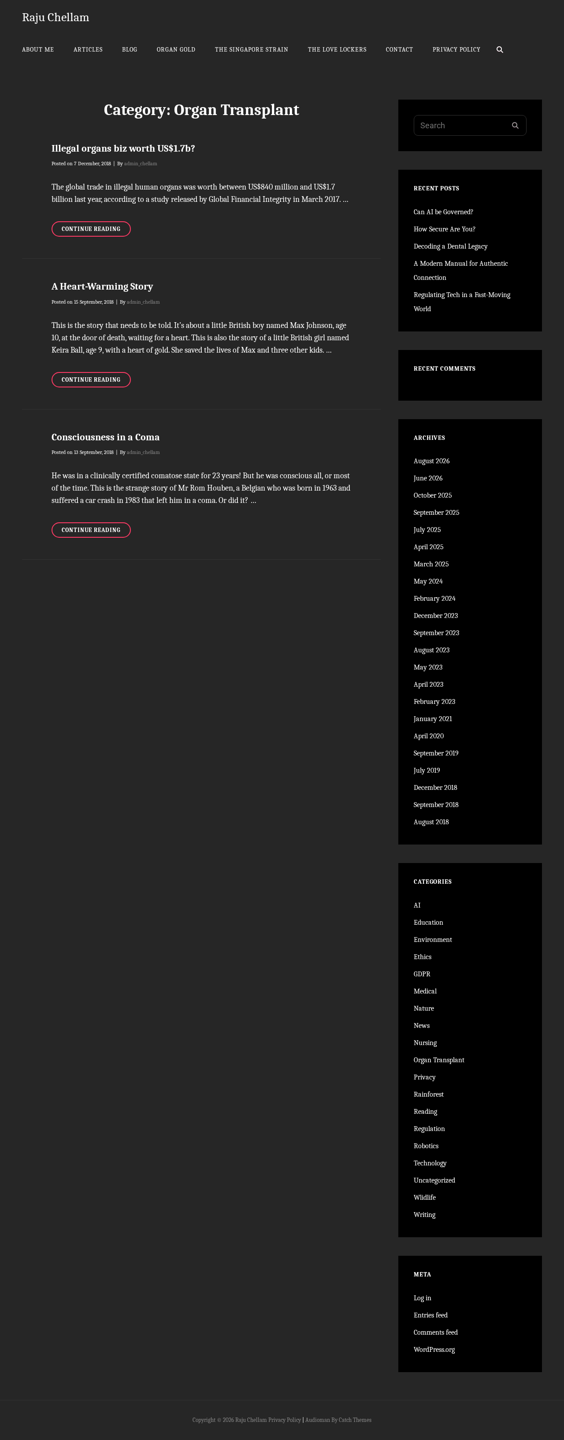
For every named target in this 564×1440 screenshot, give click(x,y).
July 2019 (427, 770)
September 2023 (436, 633)
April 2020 (429, 736)
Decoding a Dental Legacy (451, 246)
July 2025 (427, 530)
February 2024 (435, 599)
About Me (38, 49)
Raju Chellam (55, 17)
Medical (425, 991)
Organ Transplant (439, 1060)
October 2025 (433, 495)
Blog (129, 49)
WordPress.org (434, 1350)
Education (428, 923)
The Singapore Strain (252, 49)
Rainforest (429, 1094)
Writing (424, 1215)
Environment (433, 940)
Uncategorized (434, 1180)
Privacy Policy (457, 49)
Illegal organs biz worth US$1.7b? (123, 148)
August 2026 (432, 461)
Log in (422, 1298)
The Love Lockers (337, 49)
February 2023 (434, 702)
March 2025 (431, 564)
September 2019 (436, 753)
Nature (424, 1008)
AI (417, 905)
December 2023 (436, 616)
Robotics (426, 1146)
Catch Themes (355, 1420)
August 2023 (431, 650)
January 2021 (433, 719)
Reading (425, 1112)
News (422, 1026)
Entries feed (431, 1315)
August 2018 (431, 822)
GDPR (422, 974)
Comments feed (436, 1332)
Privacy (425, 1077)
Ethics (422, 957)
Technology (430, 1163)
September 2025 (437, 513)
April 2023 (428, 684)
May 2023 (428, 667)
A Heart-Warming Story (102, 286)
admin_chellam (140, 163)
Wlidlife (425, 1198)
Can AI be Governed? (444, 212)
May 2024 (428, 581)
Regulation (429, 1129)
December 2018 (435, 788)
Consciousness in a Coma (106, 437)
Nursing (425, 1043)
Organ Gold (176, 49)
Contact (399, 49)
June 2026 (428, 478)
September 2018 (436, 805)
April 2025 (429, 547)
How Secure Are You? (445, 229)
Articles (88, 49)
